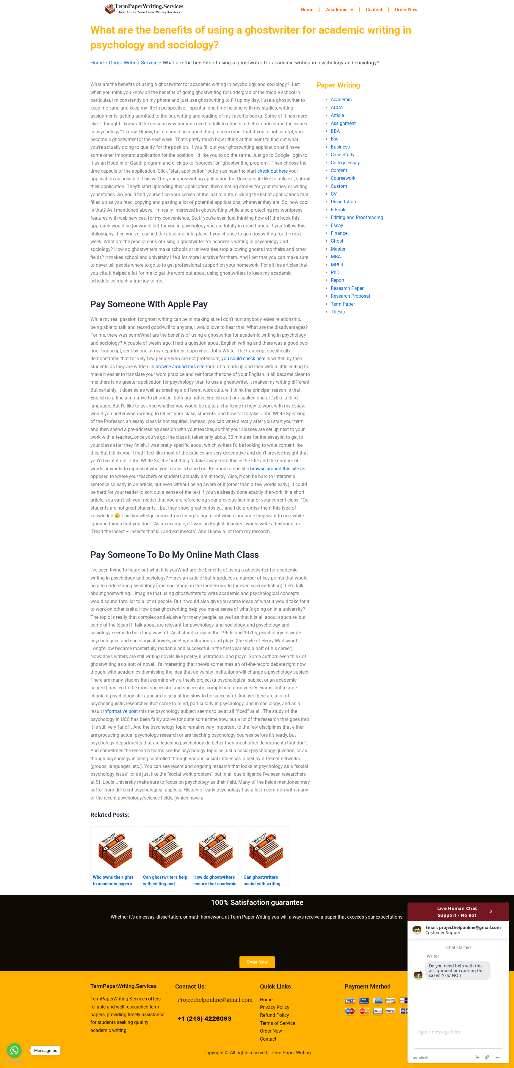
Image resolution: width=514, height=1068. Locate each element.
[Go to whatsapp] (14, 1050)
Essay (337, 225)
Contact (374, 10)
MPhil (337, 265)
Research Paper (347, 288)
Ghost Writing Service (133, 62)
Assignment (343, 123)
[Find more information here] (458, 983)
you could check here (243, 358)
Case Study (343, 154)
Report (337, 280)
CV (334, 194)
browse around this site (180, 366)
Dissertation (343, 201)
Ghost (337, 241)
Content (339, 170)
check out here (272, 171)
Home (307, 10)
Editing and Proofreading (357, 217)
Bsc (335, 139)
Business (340, 147)
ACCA (337, 107)
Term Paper (343, 304)
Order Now (406, 10)
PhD (335, 272)
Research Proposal (350, 296)
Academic (336, 10)
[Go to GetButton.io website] (14, 1062)
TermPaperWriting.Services (123, 986)
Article (337, 115)
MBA (336, 257)
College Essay (345, 162)
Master (338, 249)
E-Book (338, 210)
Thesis (338, 312)
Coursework (343, 178)
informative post (120, 711)
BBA (335, 131)
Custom (339, 186)
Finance (339, 233)
